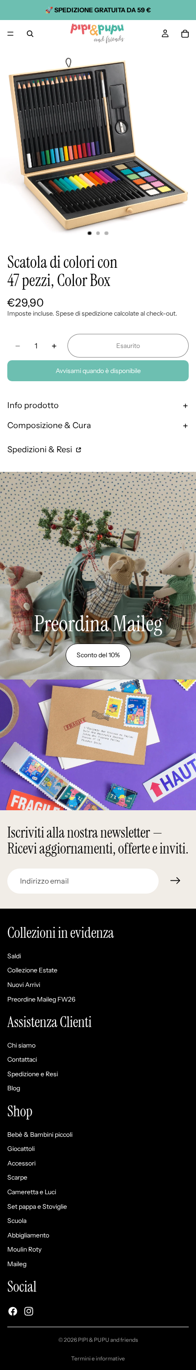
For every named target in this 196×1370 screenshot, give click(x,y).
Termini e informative (98, 1358)
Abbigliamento (28, 1235)
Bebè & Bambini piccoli (39, 1134)
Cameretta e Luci (31, 1192)
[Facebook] (12, 1311)
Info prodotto (33, 405)
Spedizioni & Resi (40, 450)
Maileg (16, 1264)
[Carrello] (185, 34)
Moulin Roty (24, 1250)
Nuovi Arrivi (23, 985)
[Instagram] (28, 1311)
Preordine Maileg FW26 (41, 999)
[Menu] (10, 33)
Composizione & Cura (49, 425)
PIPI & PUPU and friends (108, 1339)
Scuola (16, 1221)
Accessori (21, 1163)
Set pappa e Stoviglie (37, 1206)
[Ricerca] (30, 34)
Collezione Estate (32, 970)
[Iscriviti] (175, 881)
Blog (13, 1088)
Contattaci (22, 1060)
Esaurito (128, 346)
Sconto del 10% (98, 655)
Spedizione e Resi (32, 1074)
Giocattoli (21, 1149)
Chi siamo (21, 1045)
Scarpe (17, 1178)
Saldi (14, 956)
